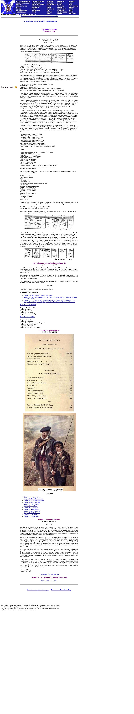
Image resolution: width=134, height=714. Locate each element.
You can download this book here (49, 574)
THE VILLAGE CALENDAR (28, 305)
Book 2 (49, 580)
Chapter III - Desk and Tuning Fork (34, 500)
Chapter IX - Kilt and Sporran (32, 511)
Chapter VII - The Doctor (31, 507)
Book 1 (43, 580)
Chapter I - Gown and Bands (32, 497)
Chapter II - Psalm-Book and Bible (33, 499)
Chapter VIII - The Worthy (31, 509)
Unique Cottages (28, 21)
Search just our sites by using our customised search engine (39, 16)
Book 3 (55, 580)
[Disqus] (30, 636)
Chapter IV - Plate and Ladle (32, 502)
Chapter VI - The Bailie (30, 506)
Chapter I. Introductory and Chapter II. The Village (38, 295)
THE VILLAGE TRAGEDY (27, 317)
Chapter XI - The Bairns (30, 514)
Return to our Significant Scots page (38, 590)
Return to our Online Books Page (61, 590)
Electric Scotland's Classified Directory (45, 21)
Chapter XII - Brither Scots (31, 516)
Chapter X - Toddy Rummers (32, 513)
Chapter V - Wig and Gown (31, 504)
